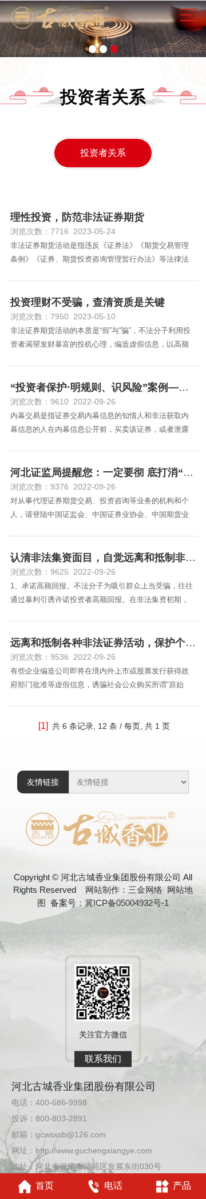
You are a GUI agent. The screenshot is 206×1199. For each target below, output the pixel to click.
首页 (44, 1185)
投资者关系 (103, 153)
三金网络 (145, 890)
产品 (182, 1185)
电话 (113, 1185)
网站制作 (102, 890)
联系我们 (103, 1059)
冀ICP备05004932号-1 (127, 903)
